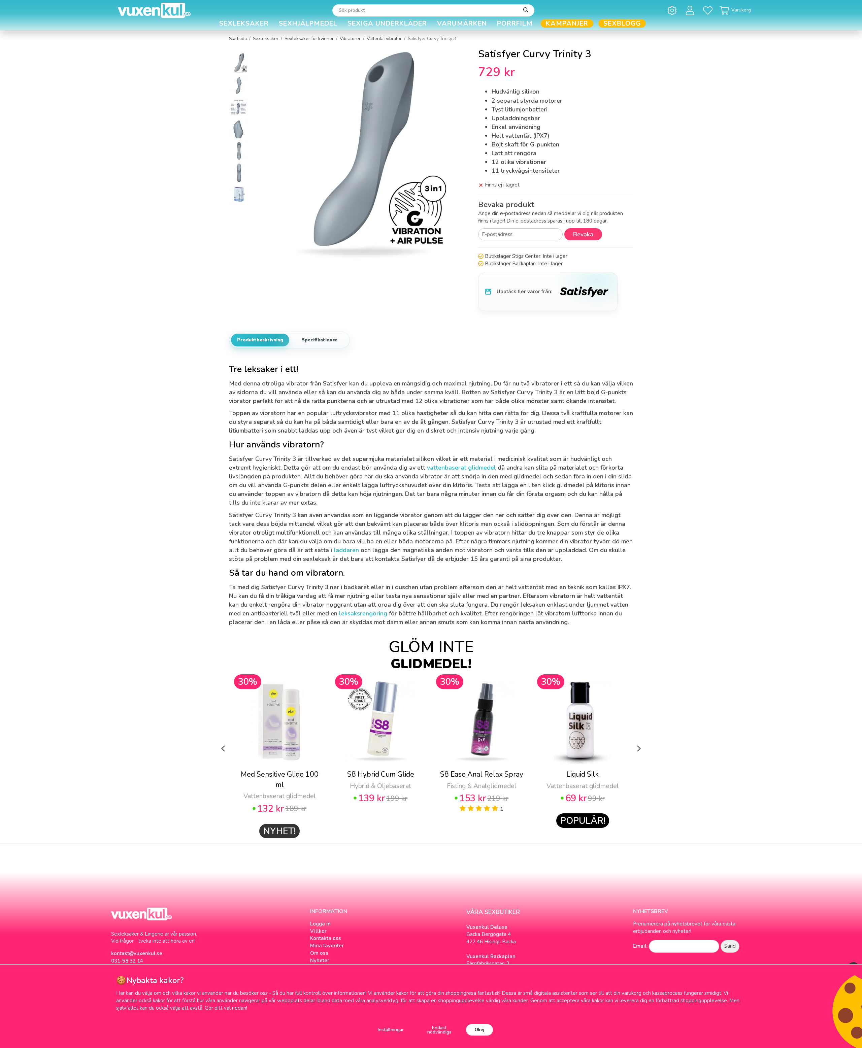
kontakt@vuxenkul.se (136, 953)
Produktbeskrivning (260, 340)
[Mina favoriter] (709, 10)
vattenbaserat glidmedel (461, 468)
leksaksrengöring (363, 613)
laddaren (346, 550)
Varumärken (462, 23)
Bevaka (583, 234)
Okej (479, 1029)
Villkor (318, 931)
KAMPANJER (567, 23)
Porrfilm (515, 23)
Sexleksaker (244, 23)
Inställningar (391, 1029)
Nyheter (319, 960)
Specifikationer (319, 340)
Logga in (320, 923)
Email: (640, 946)
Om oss (319, 953)
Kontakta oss (325, 938)
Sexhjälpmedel (308, 23)
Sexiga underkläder (387, 23)
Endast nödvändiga (439, 1030)
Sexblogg (622, 23)
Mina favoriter (327, 945)
